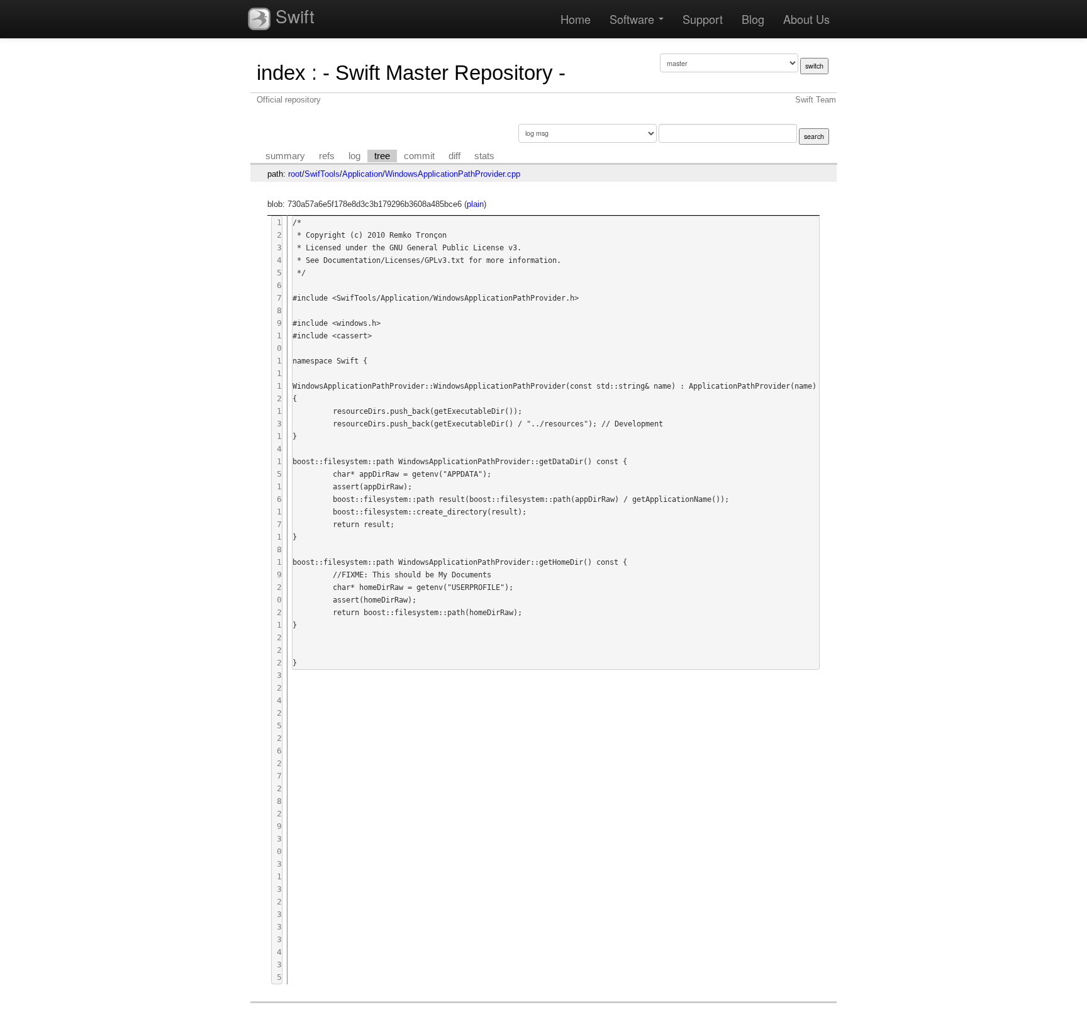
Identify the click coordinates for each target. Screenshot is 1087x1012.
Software (633, 19)
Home (575, 19)
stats (484, 156)
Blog (753, 19)
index (281, 72)
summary (285, 156)
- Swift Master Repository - (444, 72)
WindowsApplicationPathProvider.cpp (452, 174)
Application (362, 174)
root (295, 174)
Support (703, 19)
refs (327, 156)
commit (419, 156)
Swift (292, 15)
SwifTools (322, 174)
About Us (806, 19)
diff (454, 156)
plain (475, 204)
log (354, 156)
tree (382, 156)
